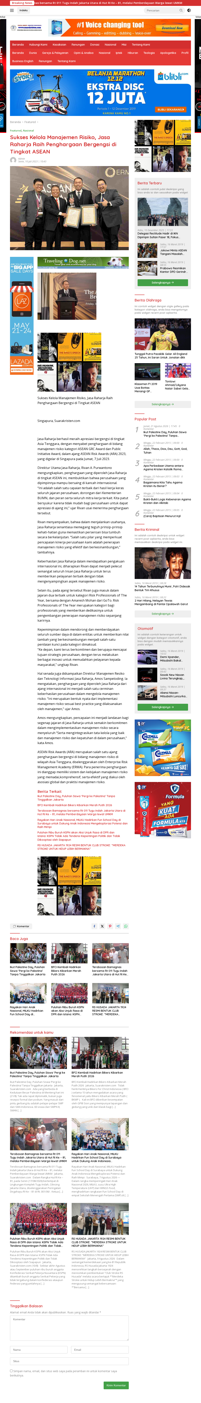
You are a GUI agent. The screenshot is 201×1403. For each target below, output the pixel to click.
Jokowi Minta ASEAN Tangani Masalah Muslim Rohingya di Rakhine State (173, 252)
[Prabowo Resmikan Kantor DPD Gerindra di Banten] (147, 268)
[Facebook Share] (94, 926)
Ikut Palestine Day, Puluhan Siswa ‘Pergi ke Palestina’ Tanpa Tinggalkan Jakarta (76, 797)
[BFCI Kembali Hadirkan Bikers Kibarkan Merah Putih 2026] (69, 953)
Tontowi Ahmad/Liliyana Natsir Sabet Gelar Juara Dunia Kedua (177, 385)
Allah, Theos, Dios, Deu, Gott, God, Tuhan (165, 450)
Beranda (18, 44)
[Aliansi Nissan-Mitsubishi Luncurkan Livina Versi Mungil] (147, 692)
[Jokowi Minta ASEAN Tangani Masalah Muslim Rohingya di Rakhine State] (147, 250)
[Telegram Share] (118, 926)
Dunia (33, 53)
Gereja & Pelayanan (55, 53)
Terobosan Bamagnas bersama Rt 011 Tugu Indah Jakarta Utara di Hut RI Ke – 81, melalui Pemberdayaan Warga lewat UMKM (81, 812)
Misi (124, 44)
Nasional (110, 44)
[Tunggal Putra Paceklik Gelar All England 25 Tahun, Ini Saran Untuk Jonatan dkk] (163, 334)
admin (21, 158)
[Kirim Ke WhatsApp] (126, 926)
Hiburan (133, 53)
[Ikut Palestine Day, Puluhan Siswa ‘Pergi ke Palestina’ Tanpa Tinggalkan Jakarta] (28, 953)
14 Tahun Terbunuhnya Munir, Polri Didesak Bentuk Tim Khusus (162, 588)
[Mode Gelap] (189, 10)
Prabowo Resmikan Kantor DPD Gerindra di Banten (174, 270)
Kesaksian (59, 44)
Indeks (24, 10)
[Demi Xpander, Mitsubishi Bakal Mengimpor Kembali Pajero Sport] (147, 657)
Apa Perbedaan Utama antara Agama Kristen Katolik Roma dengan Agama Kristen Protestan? (166, 467)
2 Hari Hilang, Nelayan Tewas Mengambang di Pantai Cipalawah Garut (161, 602)
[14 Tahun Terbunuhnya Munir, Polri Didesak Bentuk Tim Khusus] (163, 563)
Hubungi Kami (38, 44)
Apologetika (168, 53)
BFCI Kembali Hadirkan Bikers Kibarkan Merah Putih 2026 (74, 805)
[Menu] (12, 10)
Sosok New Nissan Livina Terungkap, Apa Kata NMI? (172, 676)
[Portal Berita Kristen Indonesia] (26, 27)
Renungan (78, 44)
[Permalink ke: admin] (13, 160)
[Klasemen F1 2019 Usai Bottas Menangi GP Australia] (148, 371)
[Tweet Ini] (102, 926)
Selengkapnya (161, 282)
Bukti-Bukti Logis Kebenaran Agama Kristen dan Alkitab (167, 501)
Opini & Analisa (83, 53)
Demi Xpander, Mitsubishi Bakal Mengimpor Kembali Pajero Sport (173, 658)
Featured (16, 130)
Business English (22, 61)
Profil (185, 53)
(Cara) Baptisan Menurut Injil (162, 516)
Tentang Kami (141, 44)
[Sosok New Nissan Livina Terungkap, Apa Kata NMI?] (147, 675)
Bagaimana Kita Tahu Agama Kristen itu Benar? (162, 484)
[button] (181, 10)
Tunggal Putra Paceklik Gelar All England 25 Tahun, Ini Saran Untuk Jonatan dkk (161, 355)
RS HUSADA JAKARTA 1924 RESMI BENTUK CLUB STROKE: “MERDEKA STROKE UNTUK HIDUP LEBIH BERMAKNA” (81, 847)
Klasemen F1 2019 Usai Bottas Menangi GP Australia (146, 387)
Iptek (119, 53)
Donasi (94, 44)
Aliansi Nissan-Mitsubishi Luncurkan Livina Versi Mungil (173, 694)
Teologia (149, 53)
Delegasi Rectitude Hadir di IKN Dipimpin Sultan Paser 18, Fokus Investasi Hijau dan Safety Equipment (162, 235)
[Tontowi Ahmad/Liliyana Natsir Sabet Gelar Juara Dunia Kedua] (178, 370)
